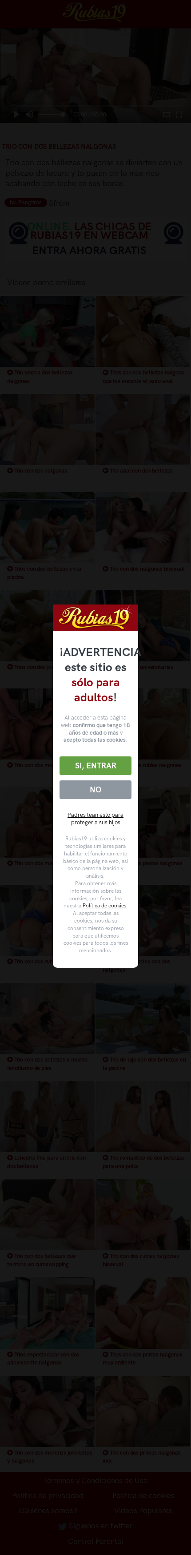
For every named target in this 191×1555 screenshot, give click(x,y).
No (95, 790)
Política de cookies (104, 906)
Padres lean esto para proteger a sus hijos (95, 818)
